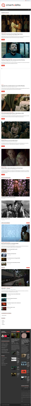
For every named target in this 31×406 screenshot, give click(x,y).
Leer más (2, 39)
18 (23, 395)
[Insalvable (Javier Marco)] (13, 373)
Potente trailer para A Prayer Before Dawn (9, 140)
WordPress (25, 404)
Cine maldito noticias (9, 35)
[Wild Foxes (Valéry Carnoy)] (3, 307)
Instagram (3, 324)
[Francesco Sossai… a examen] (15, 333)
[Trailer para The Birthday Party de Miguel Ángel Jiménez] (15, 23)
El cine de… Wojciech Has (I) (5, 218)
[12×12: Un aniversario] (23, 370)
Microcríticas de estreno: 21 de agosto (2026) (9, 243)
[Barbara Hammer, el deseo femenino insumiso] (15, 187)
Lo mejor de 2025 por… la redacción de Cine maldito (28, 356)
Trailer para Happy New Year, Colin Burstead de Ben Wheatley (13, 59)
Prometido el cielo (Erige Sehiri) (11, 253)
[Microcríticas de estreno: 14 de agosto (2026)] (3, 258)
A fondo (2, 287)
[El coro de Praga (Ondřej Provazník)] (3, 249)
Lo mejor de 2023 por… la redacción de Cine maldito (28, 378)
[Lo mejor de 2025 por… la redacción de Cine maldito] (23, 354)
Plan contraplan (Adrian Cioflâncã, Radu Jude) (18, 360)
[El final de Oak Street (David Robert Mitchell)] (3, 262)
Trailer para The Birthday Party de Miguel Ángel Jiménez (12, 34)
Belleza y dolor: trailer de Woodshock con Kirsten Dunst (12, 168)
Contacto (2, 360)
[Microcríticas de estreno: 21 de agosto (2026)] (15, 233)
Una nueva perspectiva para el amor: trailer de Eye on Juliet (12, 113)
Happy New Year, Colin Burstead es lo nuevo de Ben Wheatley (13, 85)
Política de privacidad (4, 363)
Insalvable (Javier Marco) (18, 374)
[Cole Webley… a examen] (13, 351)
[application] (5, 336)
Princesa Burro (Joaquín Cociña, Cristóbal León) (14, 302)
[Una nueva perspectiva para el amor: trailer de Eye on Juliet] (15, 102)
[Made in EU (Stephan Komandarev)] (3, 298)
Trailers (5, 139)
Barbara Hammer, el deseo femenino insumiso (8, 197)
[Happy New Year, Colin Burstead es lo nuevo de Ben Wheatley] (15, 76)
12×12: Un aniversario (28, 371)
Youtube (3, 320)
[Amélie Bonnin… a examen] (13, 366)
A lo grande (2, 242)
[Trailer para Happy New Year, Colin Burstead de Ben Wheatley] (15, 50)
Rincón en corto (17, 339)
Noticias (2, 84)
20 (26, 395)
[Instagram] (29, 0)
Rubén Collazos (8, 289)
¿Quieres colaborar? (4, 357)
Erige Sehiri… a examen (5, 288)
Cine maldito (8, 244)
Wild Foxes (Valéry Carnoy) (11, 307)
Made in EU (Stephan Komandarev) (12, 298)
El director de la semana (9, 287)
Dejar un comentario (15, 35)
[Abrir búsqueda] (28, 10)
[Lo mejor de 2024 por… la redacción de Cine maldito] (23, 362)
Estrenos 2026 (4, 315)
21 (27, 395)
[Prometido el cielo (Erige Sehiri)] (3, 253)
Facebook (3, 321)
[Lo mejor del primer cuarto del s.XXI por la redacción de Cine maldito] (25, 333)
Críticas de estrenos (7, 242)
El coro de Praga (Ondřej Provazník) (12, 249)
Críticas (5, 287)
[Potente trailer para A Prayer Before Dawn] (15, 130)
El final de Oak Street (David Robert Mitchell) (13, 262)
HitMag (29, 404)
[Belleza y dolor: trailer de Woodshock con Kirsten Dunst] (15, 157)
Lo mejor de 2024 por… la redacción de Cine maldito (28, 364)
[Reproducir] (2, 337)
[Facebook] (26, 0)
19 (24, 395)
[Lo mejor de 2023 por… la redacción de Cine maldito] (23, 376)
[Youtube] (25, 0)
